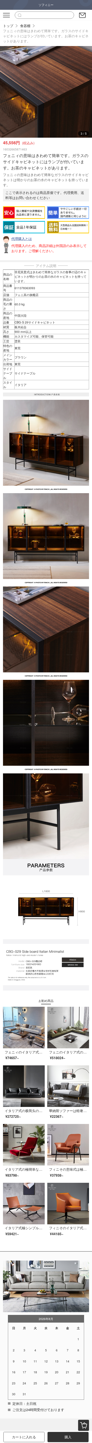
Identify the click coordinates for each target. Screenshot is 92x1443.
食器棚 (25, 25)
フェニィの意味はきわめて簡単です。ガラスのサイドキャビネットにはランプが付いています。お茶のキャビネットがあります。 (46, 35)
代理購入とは (21, 238)
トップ (8, 25)
